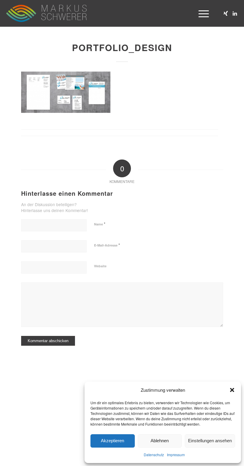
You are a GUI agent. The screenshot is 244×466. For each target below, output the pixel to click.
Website (100, 266)
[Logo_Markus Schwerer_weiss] (46, 13)
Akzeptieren (112, 440)
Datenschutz (154, 454)
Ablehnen (160, 440)
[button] (232, 390)
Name (99, 224)
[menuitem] (201, 13)
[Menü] (201, 13)
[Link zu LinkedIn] (234, 13)
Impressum (176, 454)
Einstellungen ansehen (210, 440)
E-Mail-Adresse (107, 245)
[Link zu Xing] (225, 13)
